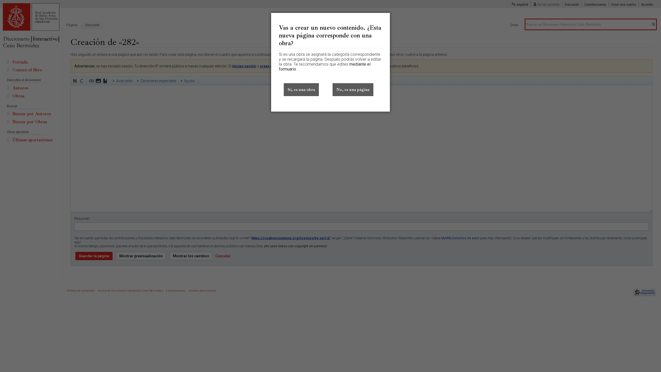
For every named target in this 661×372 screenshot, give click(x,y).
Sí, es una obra (301, 89)
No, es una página (352, 89)
